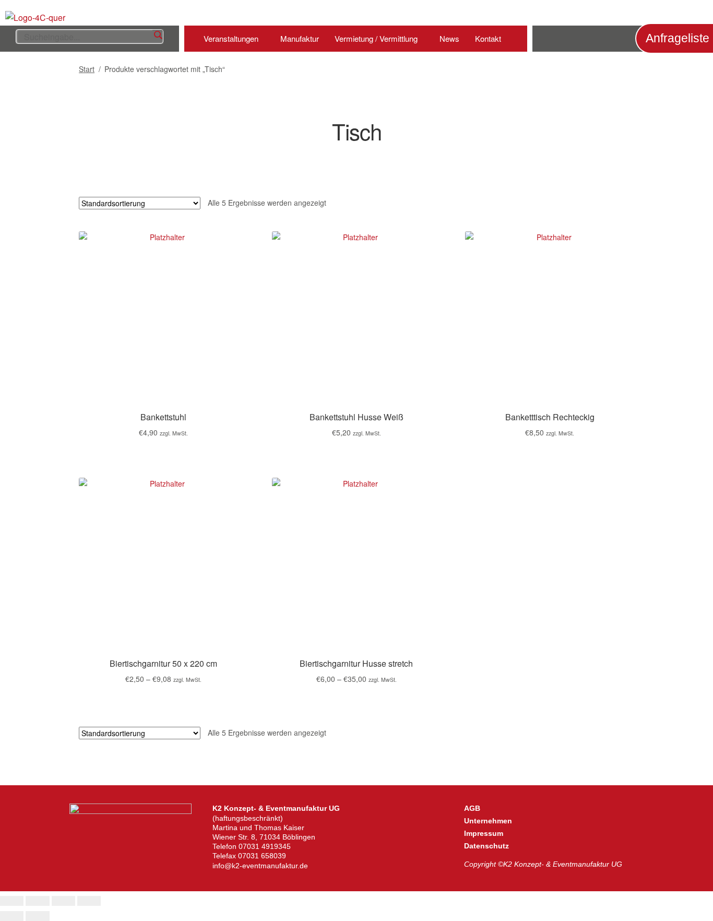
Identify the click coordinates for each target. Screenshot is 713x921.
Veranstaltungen (231, 38)
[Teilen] (63, 901)
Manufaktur (299, 38)
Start (86, 69)
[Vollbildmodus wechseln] (37, 901)
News (449, 38)
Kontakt (488, 38)
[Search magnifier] (157, 35)
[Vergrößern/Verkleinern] (11, 901)
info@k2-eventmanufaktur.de (260, 865)
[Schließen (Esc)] (89, 901)
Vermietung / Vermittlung (376, 38)
